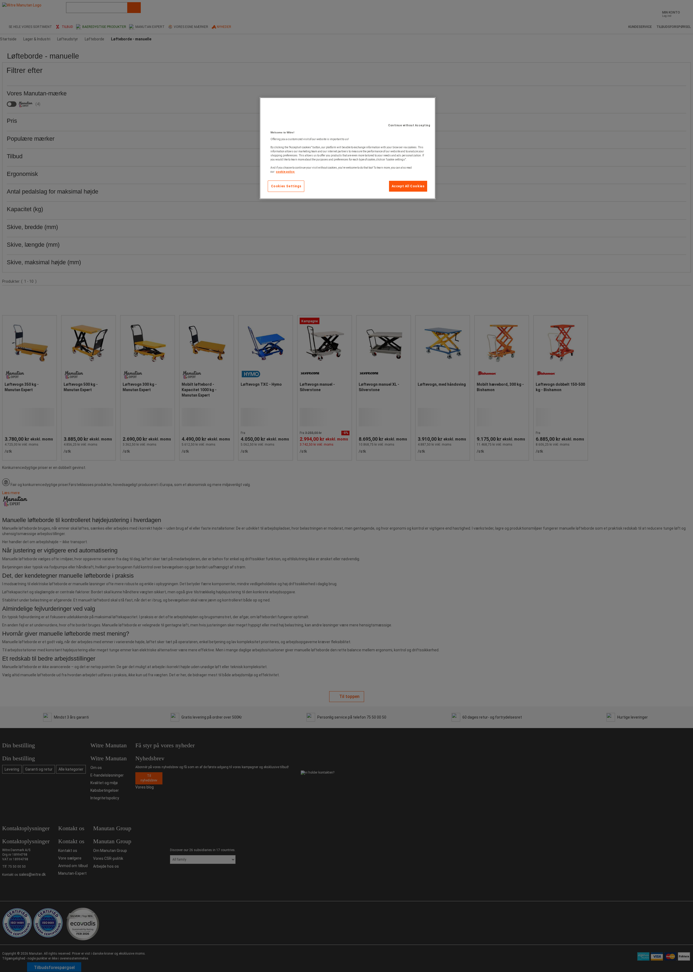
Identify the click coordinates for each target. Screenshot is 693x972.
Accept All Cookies (408, 186)
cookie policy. (285, 171)
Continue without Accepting (409, 125)
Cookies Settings (286, 186)
